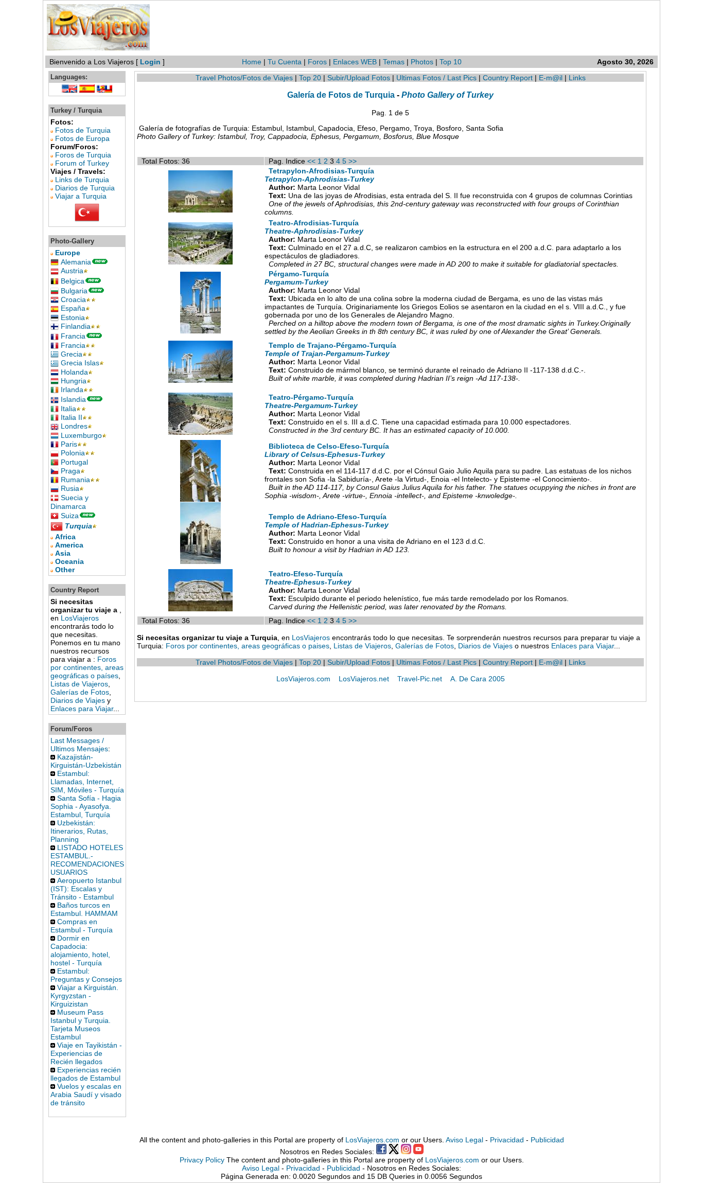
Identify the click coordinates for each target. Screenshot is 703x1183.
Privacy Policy (202, 1160)
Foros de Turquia (83, 155)
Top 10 (451, 62)
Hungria (73, 381)
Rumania (75, 479)
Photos (423, 62)
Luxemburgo (81, 435)
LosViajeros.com (303, 679)
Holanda (74, 372)
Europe (67, 253)
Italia (68, 408)
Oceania (69, 561)
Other (65, 570)
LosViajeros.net (364, 679)
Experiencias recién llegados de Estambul (85, 1074)
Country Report (508, 78)
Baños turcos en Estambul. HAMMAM (84, 909)
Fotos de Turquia (83, 130)
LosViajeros (80, 618)
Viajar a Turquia (81, 196)
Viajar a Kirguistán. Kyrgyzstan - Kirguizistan (84, 995)
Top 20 (310, 78)
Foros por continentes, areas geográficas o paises (247, 646)
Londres (74, 426)
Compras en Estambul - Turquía (81, 925)
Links (577, 78)
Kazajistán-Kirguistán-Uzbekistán (85, 761)
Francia (73, 336)
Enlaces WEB (355, 62)
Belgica (72, 281)
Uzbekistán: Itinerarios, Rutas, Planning (79, 831)
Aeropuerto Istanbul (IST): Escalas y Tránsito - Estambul (85, 888)
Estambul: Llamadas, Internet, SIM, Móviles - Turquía (87, 781)
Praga (70, 471)
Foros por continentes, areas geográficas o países (87, 667)
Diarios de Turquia (85, 188)
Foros (317, 62)
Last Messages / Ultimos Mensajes (79, 744)
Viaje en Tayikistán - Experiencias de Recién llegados (86, 1053)
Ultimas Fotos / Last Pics (436, 78)
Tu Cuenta (285, 62)
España (73, 308)
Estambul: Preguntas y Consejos (86, 975)
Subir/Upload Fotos (358, 78)
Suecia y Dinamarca (69, 501)
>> (352, 161)
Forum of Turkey (82, 163)
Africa (65, 537)
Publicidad (547, 1140)
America (69, 545)
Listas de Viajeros (79, 684)
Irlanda (72, 389)
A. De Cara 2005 (477, 679)
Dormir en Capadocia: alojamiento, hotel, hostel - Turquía (80, 950)
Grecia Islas (80, 363)
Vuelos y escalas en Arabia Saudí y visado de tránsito (85, 1094)
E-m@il (551, 78)
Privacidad (507, 1140)
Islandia (73, 399)
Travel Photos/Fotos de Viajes (244, 78)
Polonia (73, 453)
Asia (63, 553)
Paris (69, 444)
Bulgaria (74, 291)
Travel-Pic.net (419, 679)
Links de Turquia (82, 179)
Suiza (70, 515)
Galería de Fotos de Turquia (341, 94)
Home (251, 62)
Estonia (73, 317)
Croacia (73, 299)
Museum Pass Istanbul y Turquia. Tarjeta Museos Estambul (80, 1024)
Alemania (76, 262)
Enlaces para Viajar (81, 708)
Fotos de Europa (82, 138)
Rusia (70, 488)
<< (311, 161)
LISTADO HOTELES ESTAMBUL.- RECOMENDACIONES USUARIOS (87, 859)
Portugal (74, 462)
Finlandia (76, 326)
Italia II (71, 417)
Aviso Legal (464, 1140)
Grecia (71, 354)
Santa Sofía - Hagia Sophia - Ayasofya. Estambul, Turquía (85, 806)
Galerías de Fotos (79, 692)
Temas (394, 62)
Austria (72, 271)
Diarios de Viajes (77, 700)
